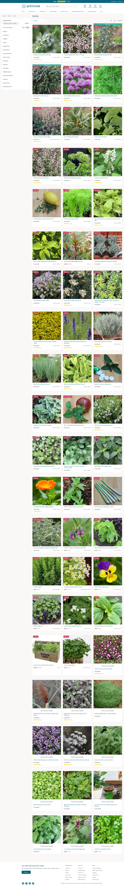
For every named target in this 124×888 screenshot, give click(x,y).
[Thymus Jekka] (46, 270)
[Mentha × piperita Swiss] (77, 476)
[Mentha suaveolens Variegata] (46, 517)
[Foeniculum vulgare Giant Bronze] (46, 679)
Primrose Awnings (82, 875)
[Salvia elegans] (108, 435)
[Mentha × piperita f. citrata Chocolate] (77, 435)
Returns (67, 872)
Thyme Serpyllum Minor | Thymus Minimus (105, 713)
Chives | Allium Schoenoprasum (72, 95)
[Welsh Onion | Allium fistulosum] (46, 353)
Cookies (94, 877)
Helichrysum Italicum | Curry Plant (103, 341)
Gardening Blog (81, 870)
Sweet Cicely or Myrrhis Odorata (72, 626)
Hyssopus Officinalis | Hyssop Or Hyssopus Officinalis (75, 342)
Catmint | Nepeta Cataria (101, 177)
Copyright (94, 872)
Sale (101, 11)
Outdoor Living (64, 11)
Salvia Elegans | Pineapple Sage (103, 466)
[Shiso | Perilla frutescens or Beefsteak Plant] (108, 517)
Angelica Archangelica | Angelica (72, 177)
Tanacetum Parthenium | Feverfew (73, 587)
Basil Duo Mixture (38, 626)
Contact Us (120, 1)
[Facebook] (23, 883)
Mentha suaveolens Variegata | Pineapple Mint (46, 547)
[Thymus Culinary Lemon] (46, 188)
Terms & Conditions (96, 868)
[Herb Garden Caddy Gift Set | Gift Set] (46, 634)
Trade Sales (113, 1)
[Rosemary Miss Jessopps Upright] (108, 39)
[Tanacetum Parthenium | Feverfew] (77, 556)
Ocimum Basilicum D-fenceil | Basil (42, 849)
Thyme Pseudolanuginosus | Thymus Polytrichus (46, 760)
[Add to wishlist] (90, 623)
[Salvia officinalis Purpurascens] (77, 679)
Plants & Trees (32, 11)
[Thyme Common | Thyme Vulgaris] (46, 106)
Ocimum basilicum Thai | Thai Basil (103, 626)
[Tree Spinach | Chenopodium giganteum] (77, 814)
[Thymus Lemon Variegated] (108, 270)
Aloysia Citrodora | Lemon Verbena (104, 760)
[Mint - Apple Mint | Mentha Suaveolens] (77, 394)
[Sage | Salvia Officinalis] (108, 106)
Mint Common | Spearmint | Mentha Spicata (45, 261)
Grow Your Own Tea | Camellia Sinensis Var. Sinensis (106, 805)
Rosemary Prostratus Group (41, 95)
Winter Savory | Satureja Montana (104, 425)
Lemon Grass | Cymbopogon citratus (104, 506)
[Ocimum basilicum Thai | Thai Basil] (108, 595)
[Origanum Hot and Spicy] (46, 394)
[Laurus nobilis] (77, 106)
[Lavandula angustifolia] (108, 230)
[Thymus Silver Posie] (46, 147)
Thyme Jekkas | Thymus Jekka (41, 300)
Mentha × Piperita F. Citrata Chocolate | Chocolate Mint (74, 467)
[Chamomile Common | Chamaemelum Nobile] (108, 65)
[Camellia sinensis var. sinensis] (108, 770)
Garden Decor (43, 11)
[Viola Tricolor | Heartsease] (108, 556)
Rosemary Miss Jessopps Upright (103, 54)
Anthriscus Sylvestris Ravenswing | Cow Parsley (76, 760)
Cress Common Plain (69, 665)
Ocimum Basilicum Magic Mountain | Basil (44, 466)
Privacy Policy (95, 875)
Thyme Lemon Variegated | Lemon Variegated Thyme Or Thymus (107, 301)
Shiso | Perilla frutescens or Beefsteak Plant (106, 547)
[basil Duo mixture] (46, 610)
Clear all (27, 23)
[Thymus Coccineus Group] (108, 634)
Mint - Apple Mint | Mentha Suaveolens (74, 425)
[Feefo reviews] (62, 1)
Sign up (26, 872)
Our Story (80, 868)
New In (23, 11)
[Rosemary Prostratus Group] (46, 80)
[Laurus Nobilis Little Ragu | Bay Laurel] (77, 230)
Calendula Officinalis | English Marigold (44, 506)
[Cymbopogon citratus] (108, 476)
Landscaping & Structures (78, 11)
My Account (68, 875)
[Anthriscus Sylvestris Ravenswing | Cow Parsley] (77, 725)
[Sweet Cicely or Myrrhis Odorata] (77, 595)
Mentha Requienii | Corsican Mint (42, 804)
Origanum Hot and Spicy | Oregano (43, 425)
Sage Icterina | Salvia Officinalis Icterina (74, 384)
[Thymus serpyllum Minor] (108, 679)
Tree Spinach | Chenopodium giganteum (74, 849)
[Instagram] (26, 883)
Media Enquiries (81, 879)
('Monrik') (73, 261)
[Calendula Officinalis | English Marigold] (46, 476)
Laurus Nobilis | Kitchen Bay (71, 136)
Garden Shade (53, 11)
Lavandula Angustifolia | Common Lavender (106, 261)
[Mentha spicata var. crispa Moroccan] (108, 188)
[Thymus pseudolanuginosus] (46, 725)
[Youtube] (29, 883)
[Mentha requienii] (46, 770)
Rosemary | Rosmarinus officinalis (42, 54)
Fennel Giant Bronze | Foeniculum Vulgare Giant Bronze (46, 714)
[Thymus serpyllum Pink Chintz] (77, 24)
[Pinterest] (33, 883)
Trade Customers (82, 877)
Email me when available (108, 666)
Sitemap (67, 879)
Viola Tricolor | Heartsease (102, 587)
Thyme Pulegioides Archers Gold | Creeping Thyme (45, 342)
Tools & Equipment (92, 11)
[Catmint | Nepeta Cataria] (108, 147)
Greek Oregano (38, 587)
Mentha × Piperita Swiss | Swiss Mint (73, 506)
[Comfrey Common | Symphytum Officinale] (77, 517)
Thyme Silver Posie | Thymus (41, 177)
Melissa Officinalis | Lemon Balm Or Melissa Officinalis (75, 805)
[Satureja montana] (108, 394)
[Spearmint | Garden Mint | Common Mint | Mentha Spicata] (46, 230)
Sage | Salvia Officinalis (101, 136)
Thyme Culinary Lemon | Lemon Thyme (44, 219)
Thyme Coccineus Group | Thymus (103, 668)
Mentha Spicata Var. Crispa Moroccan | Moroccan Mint (107, 219)
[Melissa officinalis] (77, 770)
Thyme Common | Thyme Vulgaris (42, 136)
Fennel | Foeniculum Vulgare (71, 219)
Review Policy (95, 879)
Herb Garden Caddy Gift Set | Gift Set (43, 665)
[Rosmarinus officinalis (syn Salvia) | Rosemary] (46, 24)
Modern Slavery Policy (97, 870)
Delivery (67, 870)
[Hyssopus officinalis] (77, 311)
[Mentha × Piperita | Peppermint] (108, 353)
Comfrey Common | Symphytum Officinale (75, 547)
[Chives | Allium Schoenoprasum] (77, 65)
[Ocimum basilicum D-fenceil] (46, 814)
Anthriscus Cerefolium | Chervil (103, 849)
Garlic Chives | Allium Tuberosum (72, 300)
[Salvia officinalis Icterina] (77, 353)
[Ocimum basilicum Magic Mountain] (46, 435)
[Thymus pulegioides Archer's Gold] (46, 311)
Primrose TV (81, 872)
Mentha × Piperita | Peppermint (103, 384)
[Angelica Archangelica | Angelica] (77, 147)
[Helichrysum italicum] (108, 311)
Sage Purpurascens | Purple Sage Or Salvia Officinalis (75, 714)
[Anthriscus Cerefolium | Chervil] (108, 814)
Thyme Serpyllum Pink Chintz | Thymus (74, 54)
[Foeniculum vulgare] (77, 188)
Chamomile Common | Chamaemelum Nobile (106, 95)
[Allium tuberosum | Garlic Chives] (77, 270)
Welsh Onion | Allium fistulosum (42, 384)
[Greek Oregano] (46, 556)
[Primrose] (31, 6)
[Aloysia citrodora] (108, 725)
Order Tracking (68, 877)
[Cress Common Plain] (77, 634)
